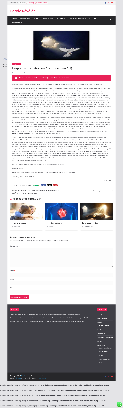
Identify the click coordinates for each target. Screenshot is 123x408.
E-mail (12, 279)
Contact (101, 355)
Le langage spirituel (90, 223)
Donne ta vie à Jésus (105, 348)
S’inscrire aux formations (77, 18)
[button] (39, 18)
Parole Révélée (22, 10)
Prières (35, 18)
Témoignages (60, 18)
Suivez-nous (16, 22)
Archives (101, 363)
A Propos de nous (104, 359)
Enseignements (48, 18)
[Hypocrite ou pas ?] (26, 204)
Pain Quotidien (25, 18)
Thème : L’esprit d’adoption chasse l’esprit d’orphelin (36, 3)
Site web (13, 288)
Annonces (92, 18)
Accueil (14, 18)
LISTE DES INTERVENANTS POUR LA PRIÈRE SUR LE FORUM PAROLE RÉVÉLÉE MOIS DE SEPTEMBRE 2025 (35, 192)
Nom (12, 270)
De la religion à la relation (102, 191)
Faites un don (103, 352)
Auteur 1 (27, 72)
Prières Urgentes (104, 325)
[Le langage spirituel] (96, 204)
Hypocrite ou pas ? (19, 223)
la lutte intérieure (54, 223)
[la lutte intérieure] (61, 204)
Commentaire (15, 246)
